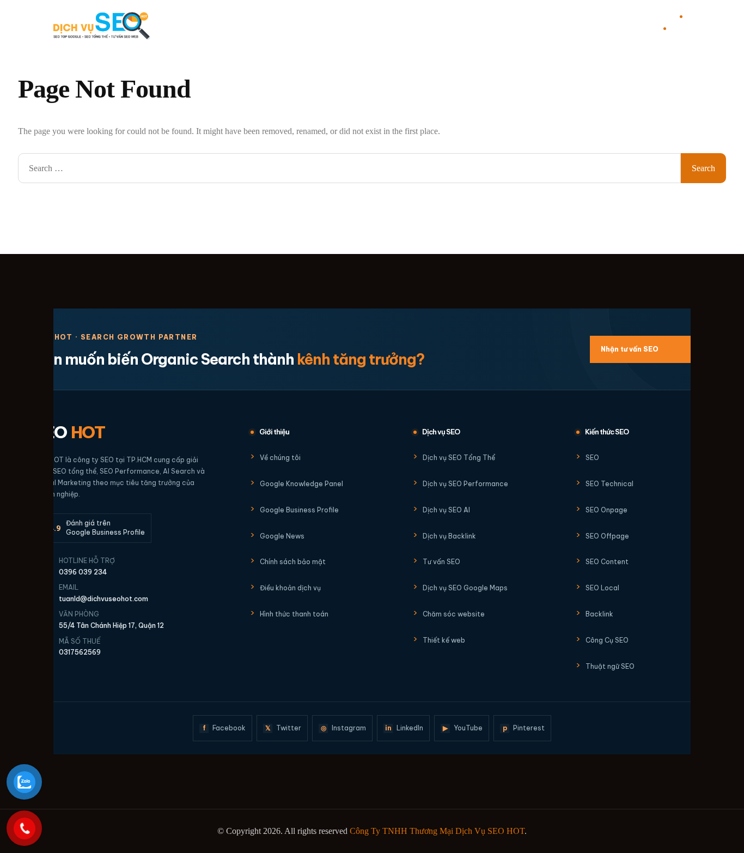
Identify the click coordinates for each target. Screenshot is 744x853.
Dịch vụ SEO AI (446, 510)
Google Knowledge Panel (301, 484)
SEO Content (607, 562)
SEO (69, 432)
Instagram (344, 728)
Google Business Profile (299, 510)
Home (304, 25)
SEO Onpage (606, 510)
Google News (282, 536)
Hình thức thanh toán (294, 614)
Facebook (224, 728)
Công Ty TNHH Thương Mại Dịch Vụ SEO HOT (437, 831)
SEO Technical (609, 484)
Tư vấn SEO (441, 562)
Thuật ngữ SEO (610, 666)
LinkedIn (404, 728)
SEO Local (602, 588)
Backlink (599, 614)
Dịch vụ (373, 25)
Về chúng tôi (280, 457)
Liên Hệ (437, 25)
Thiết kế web (444, 640)
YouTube (463, 728)
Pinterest (524, 728)
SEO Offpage (607, 536)
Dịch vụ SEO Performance (465, 484)
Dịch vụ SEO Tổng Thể (459, 457)
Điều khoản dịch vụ (290, 588)
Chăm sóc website (454, 614)
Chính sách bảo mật (293, 562)
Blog (405, 25)
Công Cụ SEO (607, 640)
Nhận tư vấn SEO (650, 349)
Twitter (283, 728)
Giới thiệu (333, 25)
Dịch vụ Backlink (449, 536)
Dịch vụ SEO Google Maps (465, 588)
